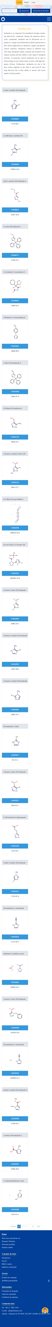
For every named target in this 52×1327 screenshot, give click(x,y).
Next (38, 1226)
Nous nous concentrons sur (11, 1238)
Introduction (6, 1258)
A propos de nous (9, 1254)
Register (26, 2)
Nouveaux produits (8, 1244)
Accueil (19, 2)
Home (4, 1234)
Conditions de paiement (10, 1297)
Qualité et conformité (9, 1267)
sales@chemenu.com (15, 1311)
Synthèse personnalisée (9, 1281)
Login (33, 2)
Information (7, 1287)
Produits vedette (7, 1247)
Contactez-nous (8, 1304)
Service (4, 1261)
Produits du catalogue (9, 1277)
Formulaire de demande (10, 1291)
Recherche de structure (41, 11)
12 (32, 1226)
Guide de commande (9, 1294)
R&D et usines (7, 1264)
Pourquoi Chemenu (8, 1241)
